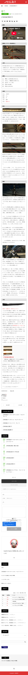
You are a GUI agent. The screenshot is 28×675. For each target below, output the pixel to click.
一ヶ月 (17, 592)
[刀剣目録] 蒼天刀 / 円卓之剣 (12, 451)
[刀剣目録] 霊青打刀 (10, 464)
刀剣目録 (4, 396)
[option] (14, 660)
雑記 (5, 657)
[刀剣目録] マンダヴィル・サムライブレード (13, 419)
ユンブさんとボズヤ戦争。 (18, 605)
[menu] (26, 2)
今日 (25, 592)
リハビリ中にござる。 (5, 579)
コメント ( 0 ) (14, 481)
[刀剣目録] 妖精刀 (10, 457)
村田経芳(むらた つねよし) (18, 325)
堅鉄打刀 (8, 101)
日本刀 (4, 398)
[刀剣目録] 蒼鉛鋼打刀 (8, 429)
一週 (20, 592)
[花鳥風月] (10, 2)
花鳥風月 (16, 673)
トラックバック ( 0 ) (14, 484)
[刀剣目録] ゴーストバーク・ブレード (11, 423)
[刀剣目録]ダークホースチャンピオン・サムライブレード (14, 415)
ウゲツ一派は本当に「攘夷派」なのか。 (9, 625)
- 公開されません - (8, 498)
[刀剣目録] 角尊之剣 (8, 357)
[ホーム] (1, 5)
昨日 (22, 592)
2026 (2, 567)
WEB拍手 (4, 394)
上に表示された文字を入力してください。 (14, 519)
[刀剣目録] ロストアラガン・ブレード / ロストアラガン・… (15, 471)
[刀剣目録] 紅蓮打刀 (7, 426)
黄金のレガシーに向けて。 (6, 583)
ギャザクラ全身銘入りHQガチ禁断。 (8, 575)
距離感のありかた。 (5, 614)
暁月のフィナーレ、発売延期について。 (9, 620)
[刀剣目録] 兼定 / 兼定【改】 (12, 445)
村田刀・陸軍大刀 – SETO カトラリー (11, 308)
